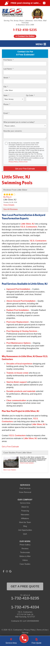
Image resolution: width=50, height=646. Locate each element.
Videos (25, 560)
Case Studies (25, 564)
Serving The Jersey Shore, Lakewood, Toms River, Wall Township (25, 22)
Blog (25, 526)
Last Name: (8, 69)
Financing (25, 511)
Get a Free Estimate (10, 447)
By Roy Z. (7, 197)
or (25, 36)
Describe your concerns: (12, 131)
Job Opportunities (25, 530)
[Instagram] (6, 571)
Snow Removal (25, 492)
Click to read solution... (27, 463)
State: (6, 95)
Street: (6, 78)
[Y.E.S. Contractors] (24, 638)
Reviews (25, 548)
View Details (8, 205)
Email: (6, 113)
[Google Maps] (10, 571)
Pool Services (25, 488)
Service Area (25, 503)
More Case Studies (9, 470)
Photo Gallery (25, 545)
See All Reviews (10, 209)
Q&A (25, 534)
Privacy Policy (13, 162)
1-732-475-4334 (25, 607)
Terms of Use (23, 162)
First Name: (8, 60)
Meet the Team (25, 522)
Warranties (25, 515)
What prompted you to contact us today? (19, 122)
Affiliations (25, 518)
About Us (25, 507)
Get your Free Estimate (25, 168)
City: (5, 87)
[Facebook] (3, 571)
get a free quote (25, 586)
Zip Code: (30, 95)
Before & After (25, 556)
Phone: (6, 104)
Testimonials (25, 552)
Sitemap (25, 632)
